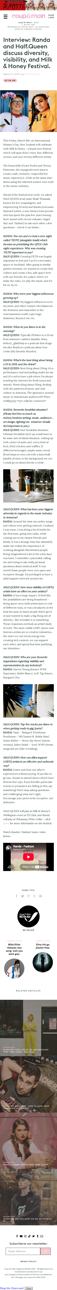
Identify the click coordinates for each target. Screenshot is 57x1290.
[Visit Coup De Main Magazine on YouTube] (21, 1236)
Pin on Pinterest (28, 896)
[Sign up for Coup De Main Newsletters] (42, 1236)
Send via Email (40, 896)
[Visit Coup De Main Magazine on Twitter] (33, 1236)
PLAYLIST (51, 16)
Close (28, 1288)
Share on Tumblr (34, 896)
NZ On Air (10, 80)
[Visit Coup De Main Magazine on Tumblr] (38, 1236)
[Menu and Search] (6, 17)
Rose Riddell (32, 74)
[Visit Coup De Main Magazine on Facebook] (17, 1236)
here (6, 823)
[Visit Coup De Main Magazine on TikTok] (29, 1236)
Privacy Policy (28, 1261)
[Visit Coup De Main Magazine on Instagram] (25, 1236)
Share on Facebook (16, 896)
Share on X (22, 896)
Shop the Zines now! (12, 1288)
